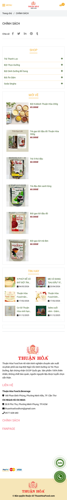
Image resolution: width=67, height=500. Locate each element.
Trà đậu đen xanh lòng (40, 186)
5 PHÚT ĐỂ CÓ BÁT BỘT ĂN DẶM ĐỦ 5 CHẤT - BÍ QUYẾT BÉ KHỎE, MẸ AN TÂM (24, 281)
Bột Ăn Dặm (10, 77)
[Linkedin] (25, 33)
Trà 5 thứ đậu (36, 158)
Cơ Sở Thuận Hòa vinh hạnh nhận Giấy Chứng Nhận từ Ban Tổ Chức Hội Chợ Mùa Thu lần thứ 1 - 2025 (24, 309)
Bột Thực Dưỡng (12, 65)
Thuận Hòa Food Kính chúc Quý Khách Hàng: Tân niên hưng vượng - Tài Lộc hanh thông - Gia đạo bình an (55, 295)
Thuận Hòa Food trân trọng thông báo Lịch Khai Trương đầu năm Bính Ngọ (24, 295)
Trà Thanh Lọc (11, 59)
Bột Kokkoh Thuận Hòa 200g (44, 104)
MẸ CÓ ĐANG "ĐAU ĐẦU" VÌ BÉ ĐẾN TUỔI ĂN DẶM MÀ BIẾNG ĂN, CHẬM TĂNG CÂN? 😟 (54, 281)
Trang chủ (7, 13)
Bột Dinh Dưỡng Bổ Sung (16, 71)
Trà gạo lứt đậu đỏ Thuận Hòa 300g (44, 133)
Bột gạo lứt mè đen (39, 241)
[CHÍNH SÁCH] (33, 5)
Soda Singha (10, 83)
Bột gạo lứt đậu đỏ (39, 213)
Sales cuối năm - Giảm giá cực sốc (53, 309)
